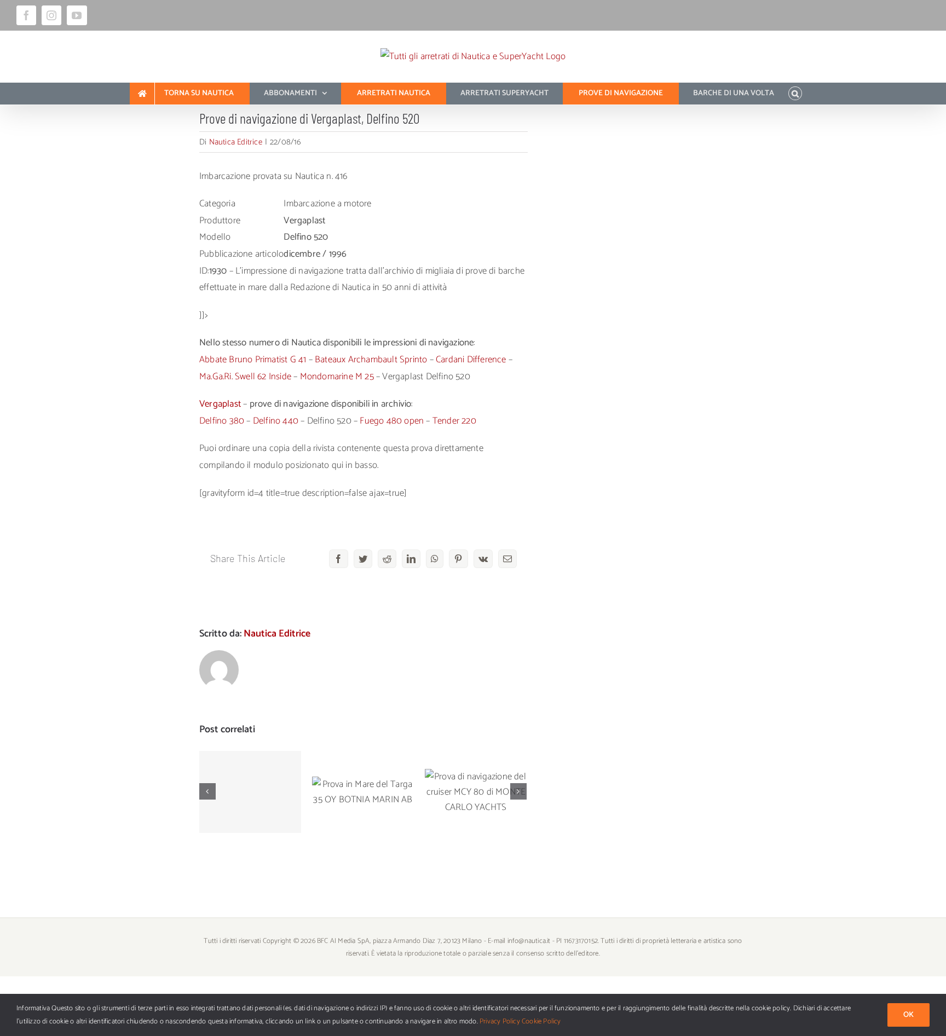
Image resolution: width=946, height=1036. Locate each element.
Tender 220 (454, 421)
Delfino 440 (275, 421)
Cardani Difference (471, 359)
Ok (908, 1015)
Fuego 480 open (392, 421)
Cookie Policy (541, 1021)
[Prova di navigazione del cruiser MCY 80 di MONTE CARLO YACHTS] (476, 792)
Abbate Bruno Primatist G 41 (252, 359)
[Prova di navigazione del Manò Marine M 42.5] (250, 792)
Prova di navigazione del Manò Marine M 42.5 (250, 764)
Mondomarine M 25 (337, 376)
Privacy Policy (500, 1021)
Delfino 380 (221, 421)
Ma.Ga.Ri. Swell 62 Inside (245, 376)
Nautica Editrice (235, 142)
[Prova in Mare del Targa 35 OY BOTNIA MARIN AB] (363, 792)
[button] (795, 94)
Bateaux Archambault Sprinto (371, 359)
